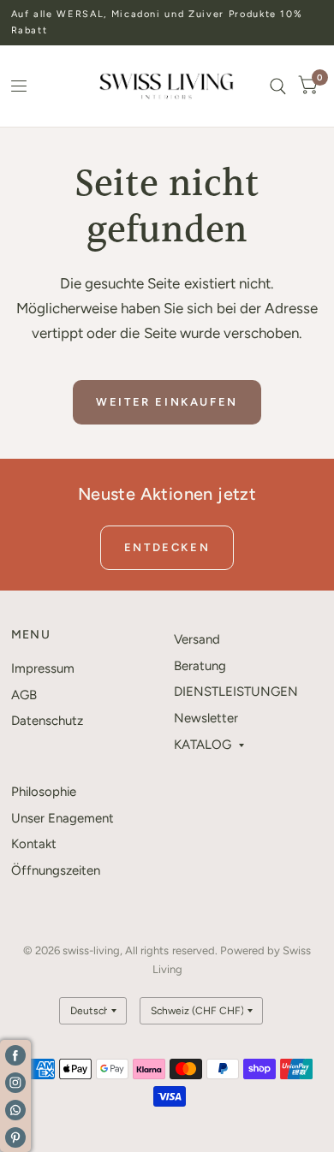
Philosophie (43, 791)
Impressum (43, 668)
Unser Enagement (62, 818)
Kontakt (34, 844)
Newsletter (206, 718)
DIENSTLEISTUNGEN (236, 691)
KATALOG (202, 744)
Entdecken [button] (167, 547)
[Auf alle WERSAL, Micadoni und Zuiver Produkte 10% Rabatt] (167, 23)
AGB (24, 695)
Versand (197, 639)
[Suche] (278, 86)
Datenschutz (47, 720)
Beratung (200, 666)
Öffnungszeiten (55, 870)
